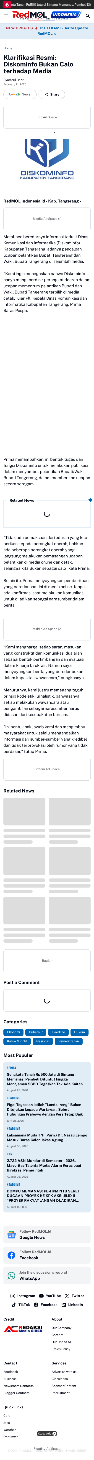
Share (54, 94)
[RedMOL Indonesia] (47, 16)
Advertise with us (64, 1372)
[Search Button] (87, 15)
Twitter (78, 1296)
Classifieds (60, 1379)
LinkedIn (75, 1305)
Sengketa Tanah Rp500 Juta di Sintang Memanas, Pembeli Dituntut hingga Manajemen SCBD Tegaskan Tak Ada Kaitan (45, 1079)
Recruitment (61, 1393)
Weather (9, 1430)
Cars (6, 1415)
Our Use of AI (61, 1342)
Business (9, 1379)
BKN (10, 1154)
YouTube (53, 1296)
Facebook (49, 1305)
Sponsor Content (64, 1386)
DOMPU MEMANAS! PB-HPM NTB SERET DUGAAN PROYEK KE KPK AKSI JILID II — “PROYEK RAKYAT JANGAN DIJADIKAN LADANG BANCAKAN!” (43, 1196)
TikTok (24, 1305)
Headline (13, 1098)
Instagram (26, 1296)
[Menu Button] (6, 15)
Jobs (6, 1423)
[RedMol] (22, 1331)
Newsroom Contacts (18, 1386)
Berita (11, 1068)
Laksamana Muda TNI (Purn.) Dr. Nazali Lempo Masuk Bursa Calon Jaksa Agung (47, 1137)
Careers (57, 1335)
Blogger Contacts (16, 1393)
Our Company (61, 1328)
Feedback (10, 1372)
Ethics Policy (61, 1349)
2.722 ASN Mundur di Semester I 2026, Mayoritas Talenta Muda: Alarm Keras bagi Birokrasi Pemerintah (44, 1165)
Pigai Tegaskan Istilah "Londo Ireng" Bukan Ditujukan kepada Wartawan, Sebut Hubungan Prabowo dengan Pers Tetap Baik (45, 1109)
